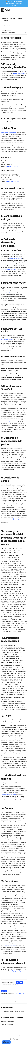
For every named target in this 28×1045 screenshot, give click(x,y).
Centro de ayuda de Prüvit (8, 18)
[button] (17, 982)
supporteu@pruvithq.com (12, 181)
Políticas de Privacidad (19, 73)
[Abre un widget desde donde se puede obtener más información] (6, 1042)
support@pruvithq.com (11, 166)
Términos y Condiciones (7, 1021)
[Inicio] (5, 10)
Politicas (19, 18)
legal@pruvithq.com (17, 971)
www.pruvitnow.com (6, 724)
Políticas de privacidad (7, 1024)
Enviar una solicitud (19, 993)
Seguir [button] (4, 991)
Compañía (5, 20)
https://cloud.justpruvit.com (8, 132)
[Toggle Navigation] (25, 9)
